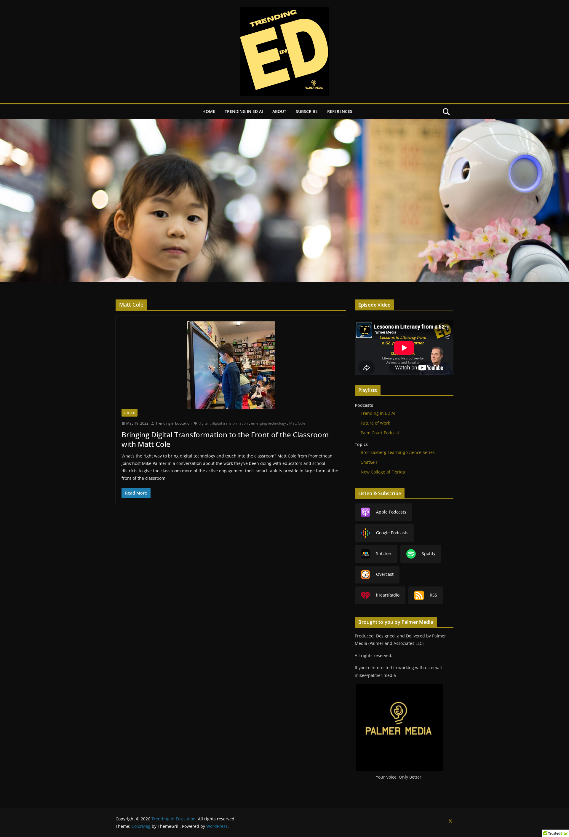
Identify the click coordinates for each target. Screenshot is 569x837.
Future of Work (375, 423)
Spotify (428, 553)
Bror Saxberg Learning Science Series (398, 452)
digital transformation (230, 423)
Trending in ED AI (244, 111)
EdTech (129, 413)
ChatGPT (369, 462)
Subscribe (307, 111)
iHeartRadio (387, 595)
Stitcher (383, 553)
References (339, 111)
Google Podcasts (392, 532)
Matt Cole (297, 423)
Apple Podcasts (391, 512)
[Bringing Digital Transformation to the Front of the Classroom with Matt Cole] (231, 365)
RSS (433, 595)
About (279, 111)
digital (204, 423)
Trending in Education (173, 423)
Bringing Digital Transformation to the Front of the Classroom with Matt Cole (225, 439)
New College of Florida (383, 472)
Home (208, 111)
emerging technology (268, 423)
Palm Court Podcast (380, 433)
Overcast (385, 574)
